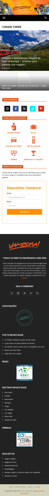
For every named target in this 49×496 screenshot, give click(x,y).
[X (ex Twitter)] (24, 109)
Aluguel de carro (11, 462)
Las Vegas (8, 413)
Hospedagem (9, 469)
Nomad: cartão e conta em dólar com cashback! (22, 472)
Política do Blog (20, 487)
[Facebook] (16, 109)
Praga (7, 406)
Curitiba (7, 396)
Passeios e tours (11, 476)
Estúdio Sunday (38, 491)
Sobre (11, 487)
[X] (37, 293)
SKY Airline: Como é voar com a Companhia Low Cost (24, 347)
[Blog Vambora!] (24, 7)
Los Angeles (9, 409)
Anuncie (30, 487)
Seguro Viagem (10, 459)
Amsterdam (9, 399)
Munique (8, 403)
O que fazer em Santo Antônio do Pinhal (19, 343)
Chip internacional (11, 465)
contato (24, 278)
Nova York (8, 416)
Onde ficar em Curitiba (13, 353)
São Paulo (8, 392)
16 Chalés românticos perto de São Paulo (20, 340)
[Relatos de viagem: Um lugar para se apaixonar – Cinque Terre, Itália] (24, 81)
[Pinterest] (41, 109)
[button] (4, 18)
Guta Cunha (6, 68)
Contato (37, 487)
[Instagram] (7, 109)
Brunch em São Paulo (13, 350)
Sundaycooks (24, 493)
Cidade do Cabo (10, 420)
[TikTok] (33, 109)
